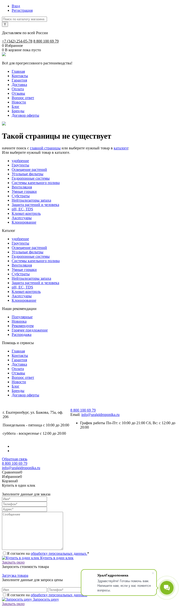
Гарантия (19, 80)
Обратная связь (14, 459)
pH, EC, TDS (22, 209)
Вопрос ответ (23, 98)
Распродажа (21, 334)
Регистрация (22, 10)
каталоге (121, 148)
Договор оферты (25, 115)
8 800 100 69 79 (46, 41)
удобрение (20, 161)
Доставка (19, 84)
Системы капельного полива (36, 183)
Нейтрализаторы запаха (31, 200)
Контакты (20, 76)
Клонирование (24, 222)
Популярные (22, 317)
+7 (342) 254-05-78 (17, 41)
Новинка (19, 321)
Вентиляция (22, 187)
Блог (15, 106)
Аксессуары (22, 218)
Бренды (18, 111)
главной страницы (45, 148)
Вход (16, 6)
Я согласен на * (48, 553)
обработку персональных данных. (59, 553)
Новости (19, 102)
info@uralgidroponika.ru (100, 414)
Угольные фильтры (27, 174)
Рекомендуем (23, 326)
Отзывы (18, 93)
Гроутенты (20, 165)
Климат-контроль (26, 213)
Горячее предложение (30, 330)
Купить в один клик (56, 558)
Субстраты (21, 196)
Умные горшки (24, 191)
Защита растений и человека (35, 205)
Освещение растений (29, 169)
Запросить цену (45, 599)
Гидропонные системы (31, 178)
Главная (18, 71)
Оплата (18, 89)
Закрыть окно (13, 562)
